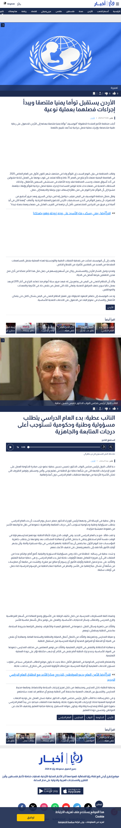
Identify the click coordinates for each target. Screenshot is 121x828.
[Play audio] (10, 447)
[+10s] (110, 447)
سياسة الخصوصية (66, 822)
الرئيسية (116, 11)
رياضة (23, 11)
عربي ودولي (46, 11)
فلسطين (70, 11)
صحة (81, 11)
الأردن (90, 11)
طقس (59, 11)
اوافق (30, 817)
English (11, 4)
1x (18, 447)
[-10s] (103, 447)
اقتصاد (34, 11)
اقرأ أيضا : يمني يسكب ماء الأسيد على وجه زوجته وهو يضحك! (72, 213)
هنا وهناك (12, 11)
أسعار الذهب (103, 11)
